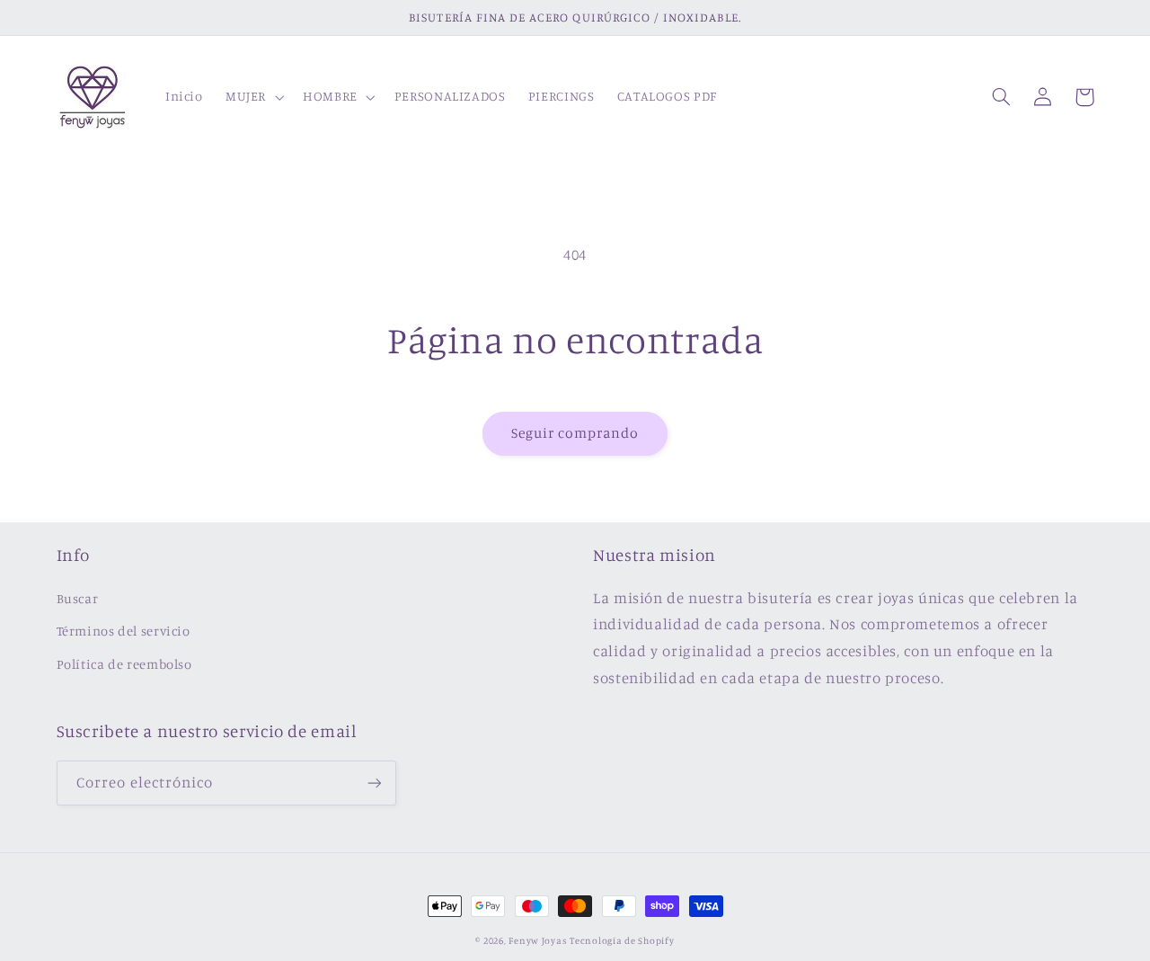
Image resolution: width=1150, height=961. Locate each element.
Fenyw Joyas (537, 940)
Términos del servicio (123, 630)
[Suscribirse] (373, 783)
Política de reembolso (124, 664)
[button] (252, 97)
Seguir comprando (575, 432)
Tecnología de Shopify (622, 940)
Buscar (78, 598)
